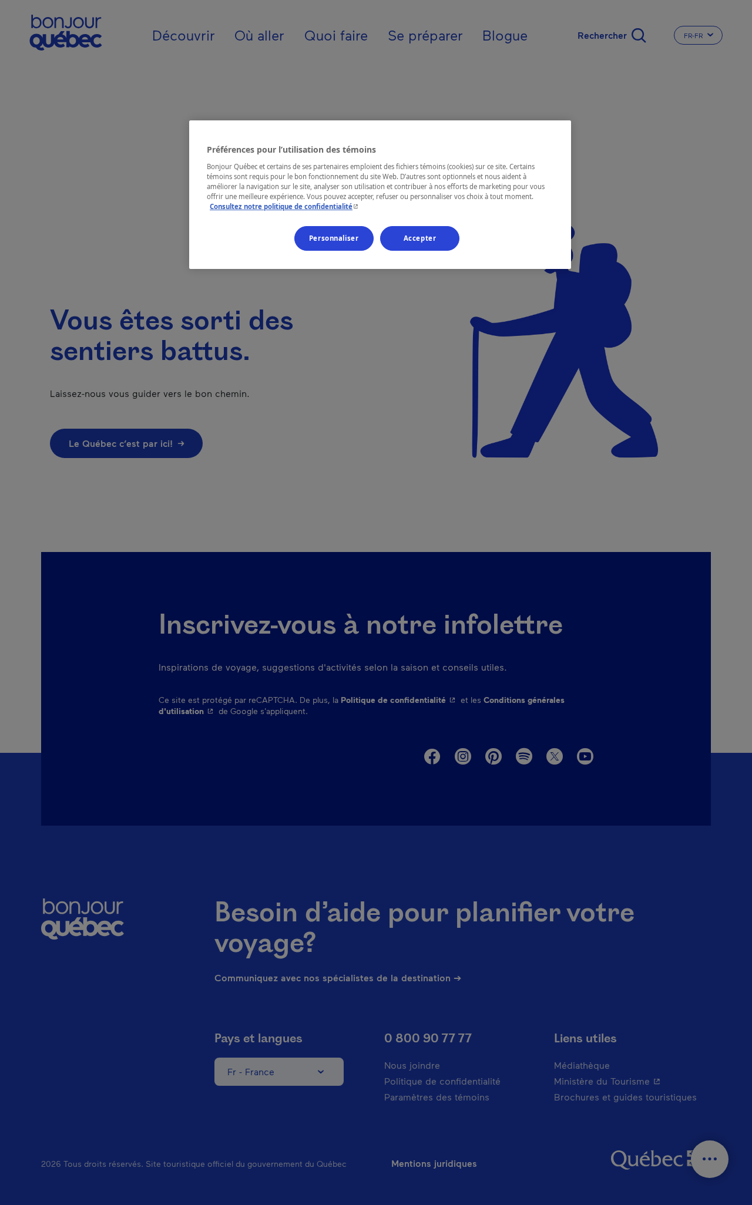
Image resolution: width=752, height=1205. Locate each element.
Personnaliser (333, 238)
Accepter (420, 238)
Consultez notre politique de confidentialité (285, 206)
